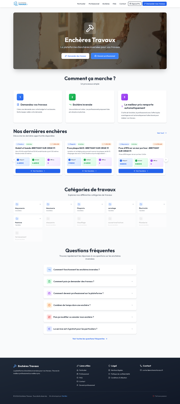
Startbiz (64, 396)
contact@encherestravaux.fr (152, 370)
